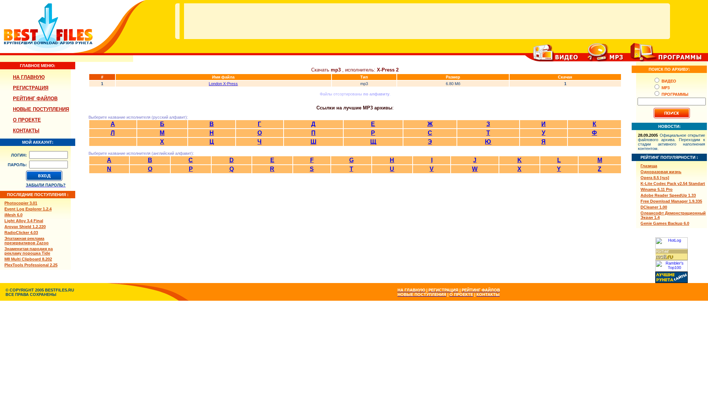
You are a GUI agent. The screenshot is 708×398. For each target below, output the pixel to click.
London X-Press (223, 83)
